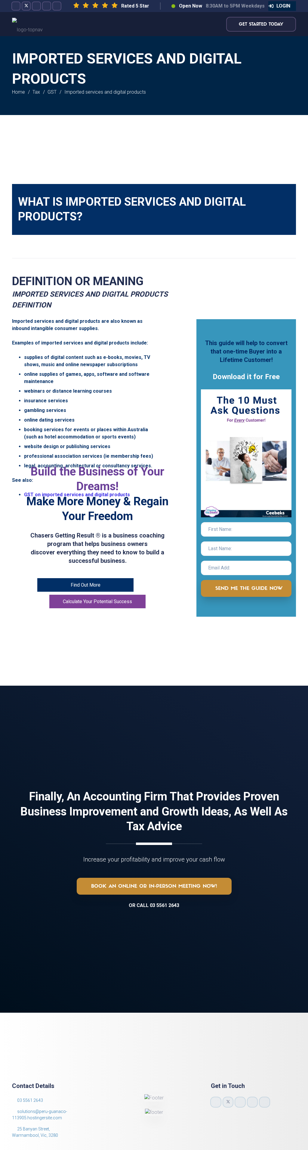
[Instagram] (36, 6)
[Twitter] (26, 6)
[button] (282, 6)
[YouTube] (47, 6)
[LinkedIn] (57, 6)
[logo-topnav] (27, 24)
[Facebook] (16, 6)
